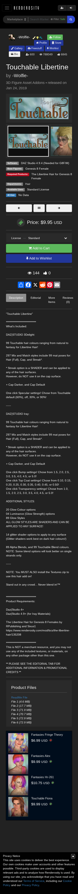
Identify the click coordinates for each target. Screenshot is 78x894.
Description (16, 297)
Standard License (38, 189)
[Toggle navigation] (7, 7)
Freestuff (36, 48)
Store (57, 42)
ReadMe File (19, 697)
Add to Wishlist (40, 258)
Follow (56, 37)
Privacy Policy (30, 885)
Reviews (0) (68, 299)
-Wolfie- (20, 75)
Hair (27, 183)
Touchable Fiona (41, 798)
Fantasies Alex (40, 756)
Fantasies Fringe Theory (47, 734)
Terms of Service (33, 880)
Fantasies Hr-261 (42, 777)
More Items (51, 299)
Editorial (36, 297)
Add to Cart (41, 248)
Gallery (18, 48)
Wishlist (54, 48)
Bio (15, 54)
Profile (43, 42)
